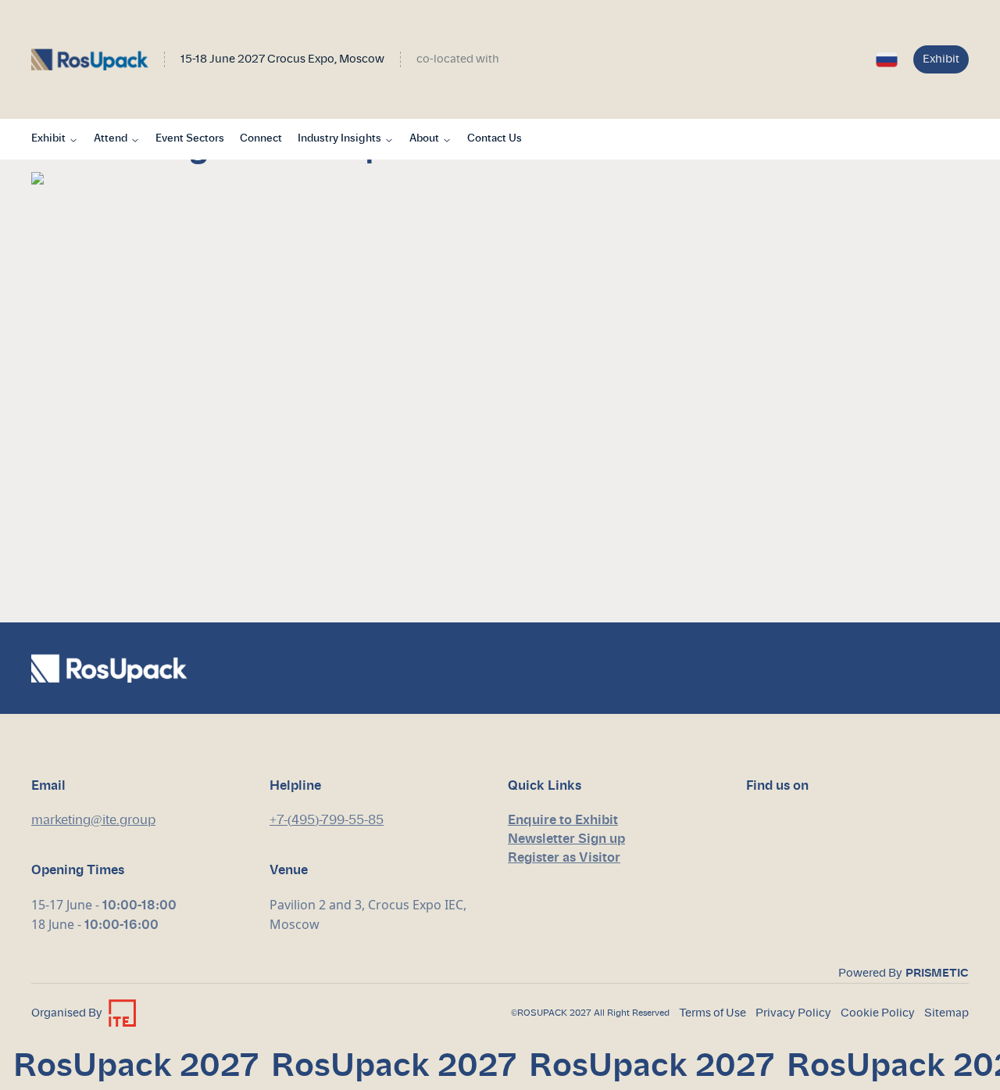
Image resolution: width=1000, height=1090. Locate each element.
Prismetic (937, 973)
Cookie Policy (878, 1013)
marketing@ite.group (93, 820)
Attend (110, 139)
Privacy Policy (793, 1013)
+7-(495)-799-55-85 (327, 820)
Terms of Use (712, 1013)
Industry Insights (339, 139)
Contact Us (494, 139)
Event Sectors (189, 139)
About (424, 139)
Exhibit (941, 59)
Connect (261, 139)
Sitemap (946, 1013)
